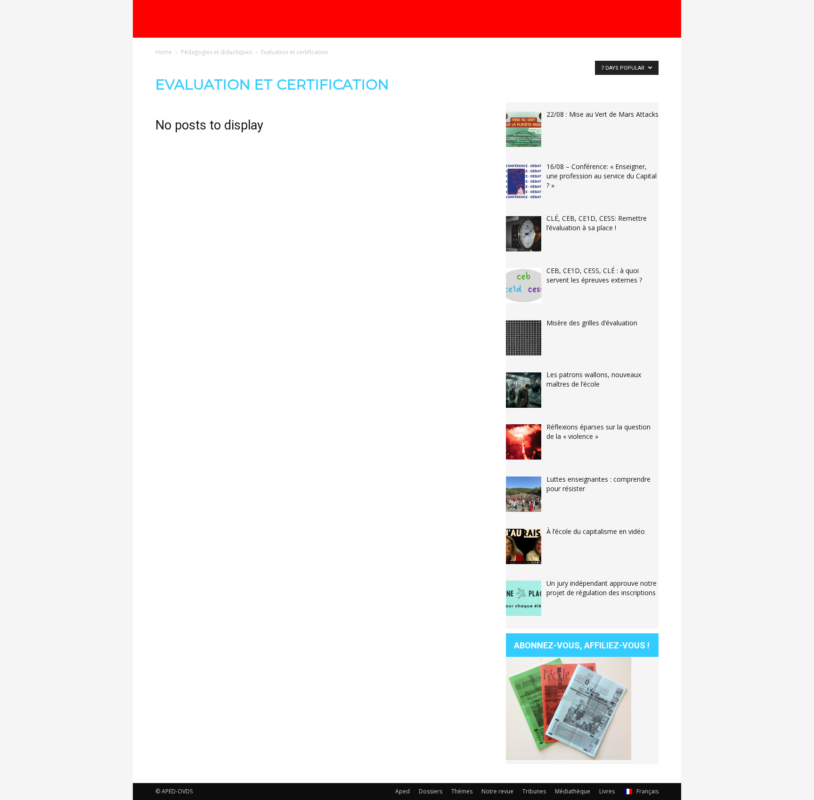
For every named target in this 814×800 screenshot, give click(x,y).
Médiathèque (572, 791)
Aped (402, 791)
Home (163, 52)
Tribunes (534, 791)
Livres (607, 791)
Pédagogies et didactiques (216, 52)
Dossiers (430, 791)
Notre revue (497, 791)
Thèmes (461, 791)
